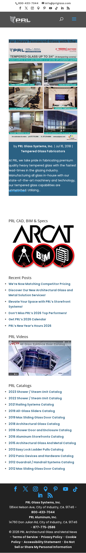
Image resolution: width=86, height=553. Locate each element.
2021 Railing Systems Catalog (31, 404)
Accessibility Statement (43, 542)
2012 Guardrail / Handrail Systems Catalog (41, 462)
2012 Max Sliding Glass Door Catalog (37, 469)
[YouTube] (50, 8)
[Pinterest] (44, 8)
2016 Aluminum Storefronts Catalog (36, 436)
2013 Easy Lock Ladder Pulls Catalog (36, 449)
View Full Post (15, 191)
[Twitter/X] (26, 8)
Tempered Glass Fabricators (43, 151)
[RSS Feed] (68, 8)
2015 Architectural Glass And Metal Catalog (42, 443)
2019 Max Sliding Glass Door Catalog (37, 417)
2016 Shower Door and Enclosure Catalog (40, 430)
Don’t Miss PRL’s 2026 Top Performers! (38, 313)
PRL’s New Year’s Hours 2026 (30, 326)
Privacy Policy (51, 537)
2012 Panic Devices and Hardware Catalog (41, 456)
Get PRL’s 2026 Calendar (27, 319)
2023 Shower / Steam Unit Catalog (35, 392)
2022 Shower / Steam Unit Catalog (35, 398)
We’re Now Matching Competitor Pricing (39, 284)
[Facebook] (20, 8)
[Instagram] (32, 8)
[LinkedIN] (62, 8)
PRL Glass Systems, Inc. (35, 146)
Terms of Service (25, 537)
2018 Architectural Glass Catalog (34, 424)
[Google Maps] (38, 8)
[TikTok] (56, 8)
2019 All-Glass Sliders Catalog (32, 411)
